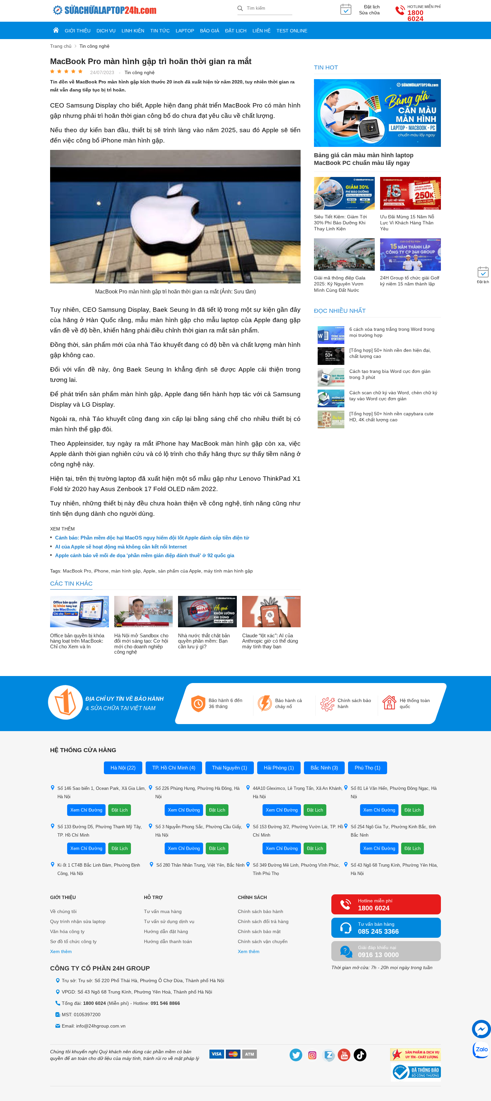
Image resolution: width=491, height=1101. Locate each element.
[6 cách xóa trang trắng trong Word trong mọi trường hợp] (331, 335)
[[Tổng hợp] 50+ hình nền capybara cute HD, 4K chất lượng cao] (331, 420)
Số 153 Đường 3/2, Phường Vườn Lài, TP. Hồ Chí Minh (298, 831)
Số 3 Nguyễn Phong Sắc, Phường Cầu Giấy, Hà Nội (198, 831)
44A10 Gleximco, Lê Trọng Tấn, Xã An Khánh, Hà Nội (298, 792)
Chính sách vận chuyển (263, 941)
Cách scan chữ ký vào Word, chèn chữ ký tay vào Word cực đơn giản (393, 395)
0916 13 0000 (378, 955)
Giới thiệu (78, 30)
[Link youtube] (344, 1056)
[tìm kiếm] (240, 9)
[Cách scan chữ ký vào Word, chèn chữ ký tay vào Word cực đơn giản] (331, 399)
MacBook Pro (77, 571)
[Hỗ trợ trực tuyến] (481, 1029)
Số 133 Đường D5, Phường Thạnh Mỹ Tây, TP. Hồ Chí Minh (99, 831)
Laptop (185, 30)
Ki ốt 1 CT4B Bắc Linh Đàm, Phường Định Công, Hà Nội (98, 869)
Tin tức (160, 30)
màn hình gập (126, 571)
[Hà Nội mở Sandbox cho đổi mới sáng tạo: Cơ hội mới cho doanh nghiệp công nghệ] (143, 612)
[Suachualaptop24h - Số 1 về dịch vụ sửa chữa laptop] (143, 11)
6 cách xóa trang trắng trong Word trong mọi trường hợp (392, 332)
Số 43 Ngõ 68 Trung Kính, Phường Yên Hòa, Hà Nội (394, 869)
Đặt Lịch (120, 810)
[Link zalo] (328, 1056)
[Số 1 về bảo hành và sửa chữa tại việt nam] (65, 703)
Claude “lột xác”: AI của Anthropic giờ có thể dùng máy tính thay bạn (270, 641)
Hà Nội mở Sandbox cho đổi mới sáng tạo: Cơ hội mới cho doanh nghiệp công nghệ (141, 644)
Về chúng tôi (63, 911)
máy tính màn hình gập (228, 571)
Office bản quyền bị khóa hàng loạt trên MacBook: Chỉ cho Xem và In (77, 641)
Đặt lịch (236, 30)
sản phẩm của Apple (179, 571)
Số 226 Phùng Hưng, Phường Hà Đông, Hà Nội (197, 792)
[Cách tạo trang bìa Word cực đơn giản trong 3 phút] (331, 377)
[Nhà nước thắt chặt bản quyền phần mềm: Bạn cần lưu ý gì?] (207, 612)
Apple (149, 571)
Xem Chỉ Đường (86, 810)
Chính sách (252, 897)
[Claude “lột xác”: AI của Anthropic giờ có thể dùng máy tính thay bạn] (271, 612)
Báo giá (209, 30)
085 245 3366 (378, 931)
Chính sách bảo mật (259, 931)
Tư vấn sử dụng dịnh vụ (169, 921)
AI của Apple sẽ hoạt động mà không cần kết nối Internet (121, 546)
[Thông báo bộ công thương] (416, 1073)
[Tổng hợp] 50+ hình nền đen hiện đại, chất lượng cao (390, 353)
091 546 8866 (165, 1003)
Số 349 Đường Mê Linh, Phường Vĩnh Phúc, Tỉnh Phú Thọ (296, 869)
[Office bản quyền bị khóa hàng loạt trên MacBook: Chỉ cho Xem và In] (79, 612)
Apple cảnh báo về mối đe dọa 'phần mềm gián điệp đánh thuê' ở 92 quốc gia (144, 555)
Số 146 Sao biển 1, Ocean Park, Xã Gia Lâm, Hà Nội (101, 792)
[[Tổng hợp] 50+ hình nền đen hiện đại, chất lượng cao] (331, 356)
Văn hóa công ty (67, 931)
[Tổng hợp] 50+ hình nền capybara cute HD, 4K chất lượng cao (391, 416)
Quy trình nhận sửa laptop (78, 921)
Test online (292, 30)
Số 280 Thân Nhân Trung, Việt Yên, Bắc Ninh (200, 865)
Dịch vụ (106, 30)
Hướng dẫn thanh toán (168, 941)
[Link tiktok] (360, 1056)
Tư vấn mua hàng (163, 911)
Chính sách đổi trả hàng (263, 921)
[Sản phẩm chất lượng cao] (415, 1055)
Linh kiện (133, 30)
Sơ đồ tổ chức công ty (73, 941)
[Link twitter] (296, 1056)
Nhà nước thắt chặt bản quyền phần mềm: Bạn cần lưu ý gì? (204, 641)
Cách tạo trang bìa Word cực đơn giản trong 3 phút (390, 374)
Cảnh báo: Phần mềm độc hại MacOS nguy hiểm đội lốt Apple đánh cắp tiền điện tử (152, 537)
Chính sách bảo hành (260, 911)
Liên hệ (262, 30)
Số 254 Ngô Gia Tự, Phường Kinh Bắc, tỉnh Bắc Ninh (393, 831)
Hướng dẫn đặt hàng (166, 931)
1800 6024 (415, 16)
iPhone (101, 571)
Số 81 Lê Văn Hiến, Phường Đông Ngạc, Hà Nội (394, 792)
